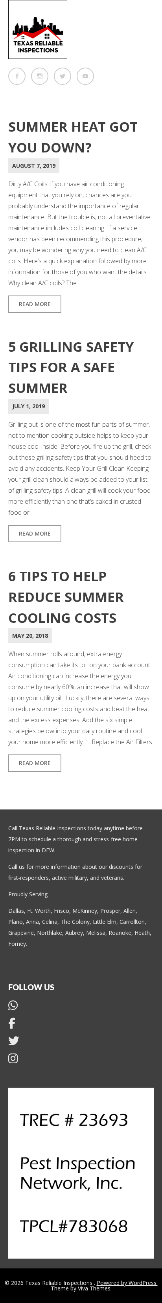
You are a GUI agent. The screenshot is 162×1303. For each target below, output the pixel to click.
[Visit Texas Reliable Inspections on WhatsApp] (13, 1007)
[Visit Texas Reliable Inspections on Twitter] (13, 1042)
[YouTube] (85, 76)
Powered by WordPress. (127, 1282)
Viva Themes (94, 1288)
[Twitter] (62, 76)
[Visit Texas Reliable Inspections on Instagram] (13, 1060)
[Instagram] (39, 76)
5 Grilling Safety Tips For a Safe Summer (71, 367)
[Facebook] (17, 76)
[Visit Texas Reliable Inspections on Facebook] (11, 1025)
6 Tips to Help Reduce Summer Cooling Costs (66, 597)
